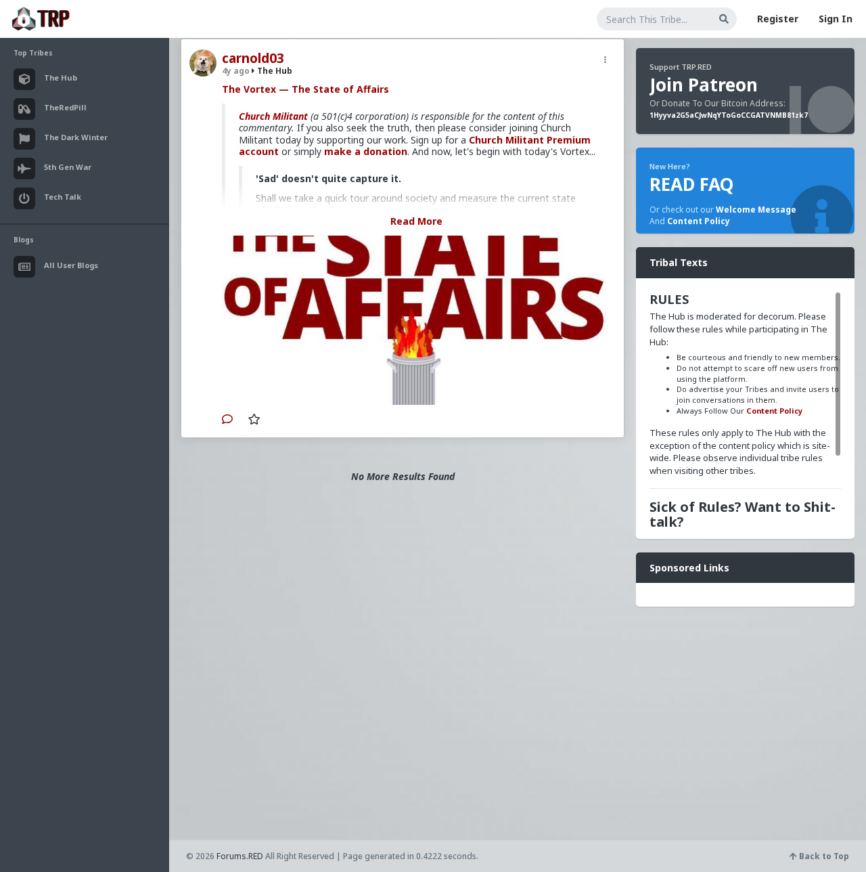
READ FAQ (691, 184)
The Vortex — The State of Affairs (305, 89)
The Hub (273, 71)
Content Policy (698, 221)
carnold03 (253, 58)
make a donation (365, 151)
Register (777, 18)
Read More (416, 221)
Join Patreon (704, 84)
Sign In (835, 18)
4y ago (236, 71)
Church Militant (273, 116)
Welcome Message (756, 209)
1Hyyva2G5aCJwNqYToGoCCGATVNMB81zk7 (729, 115)
